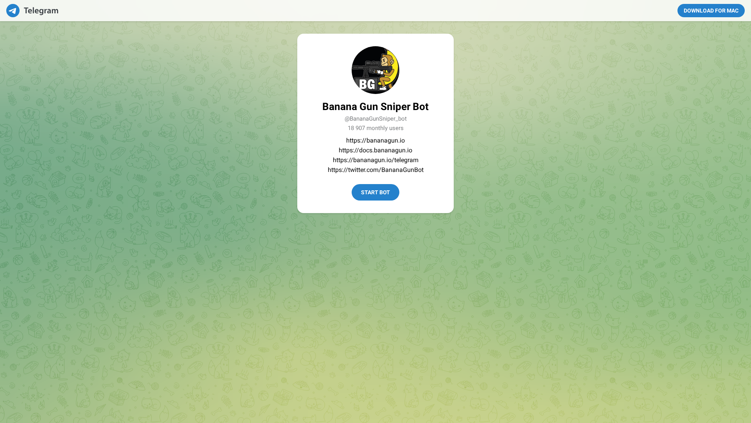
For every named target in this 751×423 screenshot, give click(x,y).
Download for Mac (711, 10)
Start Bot (375, 192)
